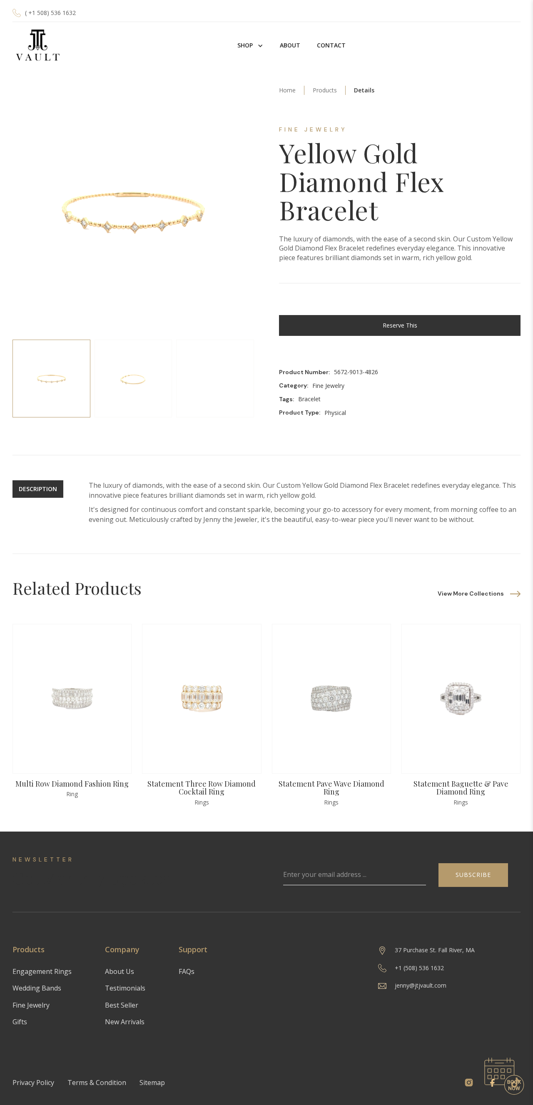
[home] (37, 45)
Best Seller (121, 1005)
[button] (250, 45)
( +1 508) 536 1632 (50, 13)
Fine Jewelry (31, 1005)
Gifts (19, 1021)
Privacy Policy (33, 1082)
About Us (119, 971)
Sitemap (152, 1082)
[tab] (51, 378)
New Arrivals (124, 1021)
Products (325, 90)
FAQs (186, 971)
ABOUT (290, 45)
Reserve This (400, 325)
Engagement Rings (42, 971)
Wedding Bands (36, 988)
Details (364, 90)
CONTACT (331, 45)
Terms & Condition (96, 1082)
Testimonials (125, 988)
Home (287, 90)
